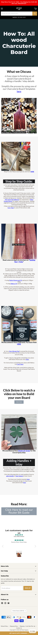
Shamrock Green (24, 451)
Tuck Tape (10, 208)
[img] (19, 535)
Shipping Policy (14, 626)
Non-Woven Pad (14, 351)
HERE (19, 344)
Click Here (20, 364)
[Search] (34, 14)
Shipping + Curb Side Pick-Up (27, 626)
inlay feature (19, 476)
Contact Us (19, 628)
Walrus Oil (14, 283)
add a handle (10, 476)
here (19, 91)
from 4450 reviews (19, 536)
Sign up (27, 588)
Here (27, 359)
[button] (19, 633)
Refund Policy (4, 626)
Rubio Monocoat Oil (15, 280)
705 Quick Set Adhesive (12, 199)
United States (18, 611)
